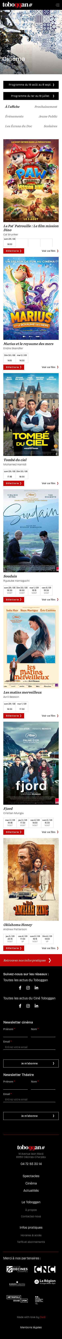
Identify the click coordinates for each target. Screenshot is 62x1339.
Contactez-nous (31, 1216)
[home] (17, 5)
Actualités (31, 1191)
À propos (31, 1209)
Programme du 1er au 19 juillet (30, 95)
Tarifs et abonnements (31, 1241)
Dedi (42, 1317)
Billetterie (12, 250)
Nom (35, 1029)
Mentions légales (31, 1327)
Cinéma (31, 1183)
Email (7, 1041)
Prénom (9, 1029)
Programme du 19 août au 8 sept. (30, 84)
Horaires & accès (31, 1235)
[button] (57, 5)
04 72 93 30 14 (31, 1164)
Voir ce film (48, 250)
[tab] (12, 107)
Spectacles (31, 1176)
